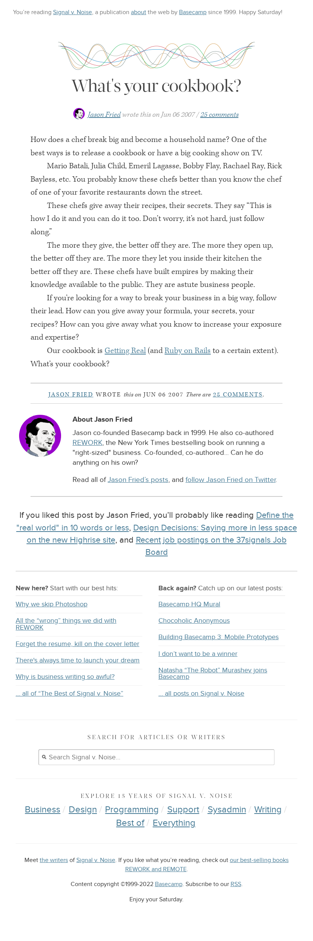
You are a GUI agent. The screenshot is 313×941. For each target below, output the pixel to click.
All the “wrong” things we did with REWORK (66, 624)
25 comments (219, 114)
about (138, 12)
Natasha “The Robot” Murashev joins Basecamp (212, 673)
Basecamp (193, 12)
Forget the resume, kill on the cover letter (77, 644)
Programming (132, 809)
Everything (174, 822)
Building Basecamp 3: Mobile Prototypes (218, 637)
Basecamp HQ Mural (189, 604)
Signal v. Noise (72, 12)
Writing (268, 809)
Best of (130, 822)
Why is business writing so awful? (65, 677)
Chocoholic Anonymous (194, 621)
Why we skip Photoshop (51, 604)
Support (183, 809)
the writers (54, 860)
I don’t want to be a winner (197, 654)
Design (83, 809)
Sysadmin (227, 809)
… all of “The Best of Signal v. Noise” (69, 694)
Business (42, 809)
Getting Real (125, 351)
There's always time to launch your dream (78, 660)
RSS (236, 884)
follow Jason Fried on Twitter (231, 479)
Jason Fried (104, 114)
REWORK (87, 442)
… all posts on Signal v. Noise (201, 694)
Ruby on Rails (188, 351)
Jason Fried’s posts (138, 479)
